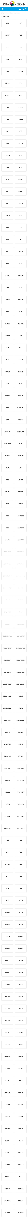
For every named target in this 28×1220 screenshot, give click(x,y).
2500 (20, 59)
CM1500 (21, 588)
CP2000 (7, 960)
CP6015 (20, 1176)
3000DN (20, 203)
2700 (20, 155)
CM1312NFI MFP (7, 576)
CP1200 (7, 840)
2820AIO (20, 179)
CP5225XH (20, 1164)
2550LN (21, 107)
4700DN (7, 395)
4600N (20, 335)
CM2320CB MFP (20, 624)
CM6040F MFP (20, 816)
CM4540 (7, 732)
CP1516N (7, 924)
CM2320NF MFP (20, 672)
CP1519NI (20, 948)
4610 (7, 347)
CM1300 (7, 540)
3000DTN (7, 215)
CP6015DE (7, 1188)
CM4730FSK (20, 768)
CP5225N (7, 1164)
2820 (7, 179)
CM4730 (20, 744)
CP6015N (20, 1201)
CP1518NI (20, 936)
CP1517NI (7, 936)
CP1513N (21, 900)
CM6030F (7, 792)
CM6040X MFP (20, 828)
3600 (7, 251)
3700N (7, 287)
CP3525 (21, 1080)
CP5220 (21, 1140)
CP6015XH (20, 1213)
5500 (20, 444)
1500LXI (7, 35)
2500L (7, 71)
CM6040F (7, 816)
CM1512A (7, 600)
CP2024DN (20, 972)
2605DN (21, 143)
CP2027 (7, 1032)
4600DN (7, 323)
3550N (20, 239)
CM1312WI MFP (7, 588)
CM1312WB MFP (20, 576)
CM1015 (7, 516)
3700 (20, 263)
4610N (20, 347)
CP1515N (21, 912)
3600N (7, 263)
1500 (7, 23)
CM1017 (7, 528)
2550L (7, 107)
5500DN (7, 456)
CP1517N (21, 924)
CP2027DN (20, 1032)
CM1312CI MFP (20, 552)
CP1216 (7, 876)
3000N (20, 215)
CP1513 (7, 900)
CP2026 (21, 1008)
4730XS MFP (7, 444)
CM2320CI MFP (20, 636)
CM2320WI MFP (7, 696)
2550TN (21, 119)
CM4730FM (7, 768)
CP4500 (21, 1116)
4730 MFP (20, 420)
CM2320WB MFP (7, 684)
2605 (7, 143)
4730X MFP (7, 432)
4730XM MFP (20, 432)
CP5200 (7, 1140)
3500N (20, 227)
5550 (7, 480)
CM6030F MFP (20, 792)
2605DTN (7, 155)
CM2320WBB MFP (20, 684)
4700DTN (20, 395)
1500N (20, 35)
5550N (7, 504)
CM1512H (20, 600)
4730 (7, 420)
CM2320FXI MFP (20, 660)
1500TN (7, 47)
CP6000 (7, 1176)
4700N (7, 408)
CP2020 (21, 960)
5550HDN (20, 492)
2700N (7, 167)
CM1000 (21, 504)
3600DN (20, 251)
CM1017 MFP (20, 528)
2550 (20, 95)
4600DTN (20, 323)
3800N (7, 311)
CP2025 (21, 984)
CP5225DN (20, 1152)
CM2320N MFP (7, 672)
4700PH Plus (20, 408)
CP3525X (7, 1104)
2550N (7, 119)
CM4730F (20, 756)
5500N (20, 468)
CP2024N (7, 984)
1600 (7, 59)
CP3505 (21, 1044)
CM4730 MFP (7, 756)
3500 (7, 227)
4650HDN (20, 371)
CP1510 (20, 888)
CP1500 (7, 888)
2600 (7, 131)
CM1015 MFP (20, 516)
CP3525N (20, 1092)
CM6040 (7, 804)
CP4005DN (20, 1104)
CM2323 (21, 696)
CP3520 (7, 1080)
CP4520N (20, 1128)
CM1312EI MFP (20, 564)
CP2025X (7, 1008)
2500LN (21, 71)
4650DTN (7, 371)
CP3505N (20, 1056)
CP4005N (7, 1116)
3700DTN (20, 275)
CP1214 (20, 852)
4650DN (20, 359)
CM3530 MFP (7, 720)
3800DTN (20, 299)
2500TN (7, 95)
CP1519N (7, 948)
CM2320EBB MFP (20, 648)
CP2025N (20, 996)
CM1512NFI (7, 612)
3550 (7, 239)
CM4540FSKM (7, 744)
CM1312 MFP (20, 540)
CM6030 (7, 780)
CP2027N (7, 1044)
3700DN (7, 275)
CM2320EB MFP (7, 648)
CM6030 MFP (20, 780)
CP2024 (7, 972)
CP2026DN (7, 1020)
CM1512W (20, 612)
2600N (20, 131)
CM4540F (20, 732)
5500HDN (7, 468)
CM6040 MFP (20, 804)
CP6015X (7, 1213)
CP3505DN (7, 1056)
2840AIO (20, 191)
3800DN (7, 299)
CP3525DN (7, 1092)
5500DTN (20, 456)
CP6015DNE (7, 1201)
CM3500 (20, 708)
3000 (7, 203)
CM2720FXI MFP (7, 708)
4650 (7, 359)
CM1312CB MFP (7, 552)
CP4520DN (7, 1128)
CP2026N (20, 1020)
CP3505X (7, 1068)
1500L (20, 23)
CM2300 (7, 624)
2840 (7, 191)
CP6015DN (20, 1188)
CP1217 (20, 876)
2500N (20, 83)
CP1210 (20, 840)
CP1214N (7, 864)
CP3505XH (20, 1068)
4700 (20, 383)
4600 (20, 311)
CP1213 (7, 852)
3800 (20, 287)
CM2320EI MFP (7, 660)
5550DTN (7, 492)
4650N (7, 383)
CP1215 (20, 864)
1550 (20, 47)
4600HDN (7, 335)
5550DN (21, 480)
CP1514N (7, 912)
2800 (20, 167)
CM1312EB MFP (7, 564)
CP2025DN (7, 996)
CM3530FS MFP (20, 720)
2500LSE (7, 83)
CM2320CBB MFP (7, 636)
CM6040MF (7, 828)
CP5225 (7, 1152)
